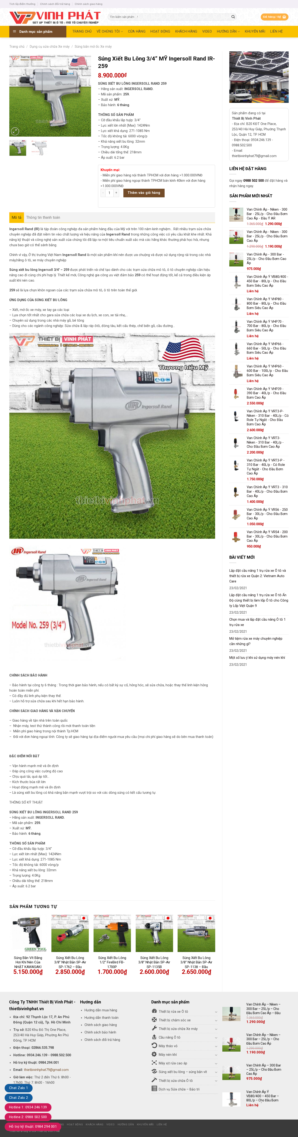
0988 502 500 (253, 181)
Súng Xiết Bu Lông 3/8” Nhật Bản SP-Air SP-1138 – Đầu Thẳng (196, 965)
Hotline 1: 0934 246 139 (28, 1107)
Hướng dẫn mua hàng (101, 1010)
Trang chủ (16, 47)
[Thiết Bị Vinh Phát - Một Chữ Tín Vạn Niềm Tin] (55, 17)
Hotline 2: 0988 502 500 (28, 1117)
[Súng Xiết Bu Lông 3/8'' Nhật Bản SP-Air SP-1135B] (154, 933)
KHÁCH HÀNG (186, 32)
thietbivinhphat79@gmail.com (46, 1070)
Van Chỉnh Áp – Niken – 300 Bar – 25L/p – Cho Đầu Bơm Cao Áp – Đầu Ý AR (263, 1010)
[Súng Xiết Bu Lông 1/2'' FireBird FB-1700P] (112, 933)
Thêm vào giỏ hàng (144, 193)
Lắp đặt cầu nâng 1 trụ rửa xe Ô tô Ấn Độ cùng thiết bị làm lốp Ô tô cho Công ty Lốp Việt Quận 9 (258, 600)
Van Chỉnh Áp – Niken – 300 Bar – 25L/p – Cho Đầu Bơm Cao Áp (263, 1039)
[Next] (83, 95)
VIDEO (207, 32)
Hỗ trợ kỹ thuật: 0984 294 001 (33, 1126)
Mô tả (17, 217)
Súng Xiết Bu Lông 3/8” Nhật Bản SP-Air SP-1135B (154, 962)
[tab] (16, 217)
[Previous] (17, 95)
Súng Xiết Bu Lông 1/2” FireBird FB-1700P (112, 962)
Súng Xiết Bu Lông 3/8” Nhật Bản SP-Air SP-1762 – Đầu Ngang (70, 965)
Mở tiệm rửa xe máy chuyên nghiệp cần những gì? (255, 641)
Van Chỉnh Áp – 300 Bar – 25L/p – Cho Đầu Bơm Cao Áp (263, 1069)
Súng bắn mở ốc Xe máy (93, 47)
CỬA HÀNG (137, 32)
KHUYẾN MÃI (255, 32)
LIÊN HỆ (276, 32)
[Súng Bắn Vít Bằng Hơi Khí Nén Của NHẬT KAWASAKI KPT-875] (28, 933)
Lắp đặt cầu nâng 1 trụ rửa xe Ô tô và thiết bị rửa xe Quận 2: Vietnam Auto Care (257, 576)
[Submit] (233, 17)
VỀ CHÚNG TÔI (108, 32)
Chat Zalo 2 (18, 1098)
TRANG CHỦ (82, 32)
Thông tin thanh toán (43, 217)
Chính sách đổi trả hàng (55, 4)
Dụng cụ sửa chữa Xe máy (50, 47)
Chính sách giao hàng (88, 4)
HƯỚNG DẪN (227, 32)
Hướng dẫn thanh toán (102, 1018)
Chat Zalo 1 (18, 1088)
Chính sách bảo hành (100, 1032)
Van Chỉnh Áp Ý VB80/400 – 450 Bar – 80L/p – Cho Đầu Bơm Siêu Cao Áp (262, 1098)
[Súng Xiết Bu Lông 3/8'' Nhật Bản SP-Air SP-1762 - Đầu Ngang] (70, 933)
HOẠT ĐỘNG (160, 32)
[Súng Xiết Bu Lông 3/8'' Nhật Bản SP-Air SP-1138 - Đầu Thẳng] (196, 933)
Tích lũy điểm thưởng (22, 4)
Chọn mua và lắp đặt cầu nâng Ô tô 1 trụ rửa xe (257, 622)
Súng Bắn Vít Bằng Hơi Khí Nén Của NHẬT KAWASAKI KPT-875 (28, 965)
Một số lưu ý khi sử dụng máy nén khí (257, 658)
